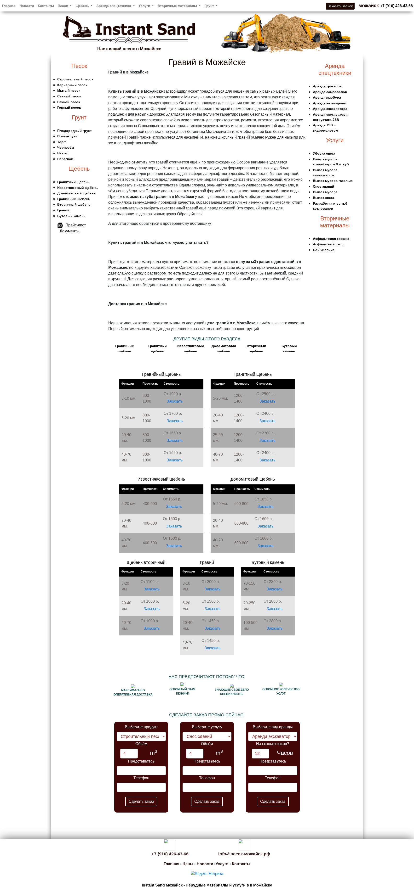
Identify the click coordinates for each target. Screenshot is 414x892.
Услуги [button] (145, 6)
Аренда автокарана (329, 103)
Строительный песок (75, 79)
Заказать (175, 401)
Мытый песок (68, 90)
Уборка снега (324, 153)
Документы (70, 231)
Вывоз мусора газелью (333, 181)
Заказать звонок (340, 6)
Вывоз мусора (325, 192)
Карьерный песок (72, 85)
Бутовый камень (71, 216)
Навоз (62, 153)
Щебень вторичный (146, 562)
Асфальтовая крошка (331, 239)
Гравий (63, 210)
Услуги (335, 140)
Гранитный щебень (73, 182)
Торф (61, 142)
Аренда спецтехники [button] (114, 6)
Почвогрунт (67, 136)
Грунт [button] (210, 6)
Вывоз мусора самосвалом (325, 172)
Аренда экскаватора (330, 109)
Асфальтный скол (328, 244)
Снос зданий (323, 186)
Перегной (65, 159)
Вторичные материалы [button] (178, 6)
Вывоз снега (323, 198)
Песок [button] (63, 6)
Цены (188, 864)
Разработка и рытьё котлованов (330, 206)
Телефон (141, 778)
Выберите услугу (207, 727)
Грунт (79, 117)
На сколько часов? (272, 744)
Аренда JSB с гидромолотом (325, 127)
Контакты (46, 6)
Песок (79, 66)
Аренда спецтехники (334, 69)
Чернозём (65, 147)
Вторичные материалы (335, 222)
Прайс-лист (75, 225)
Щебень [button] (82, 6)
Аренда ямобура (327, 97)
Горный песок (69, 107)
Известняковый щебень (77, 188)
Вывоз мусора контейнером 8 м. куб (331, 161)
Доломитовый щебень (76, 193)
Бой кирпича (323, 250)
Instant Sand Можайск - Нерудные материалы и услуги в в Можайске (207, 885)
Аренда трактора (327, 86)
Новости (26, 6)
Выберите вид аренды (273, 727)
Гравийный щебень (73, 199)
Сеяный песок (69, 96)
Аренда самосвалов (330, 92)
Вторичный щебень (74, 204)
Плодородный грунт (74, 131)
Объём (141, 744)
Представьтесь (141, 761)
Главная (9, 6)
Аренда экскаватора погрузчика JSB (330, 117)
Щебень (79, 168)
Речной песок (68, 102)
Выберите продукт (141, 727)
